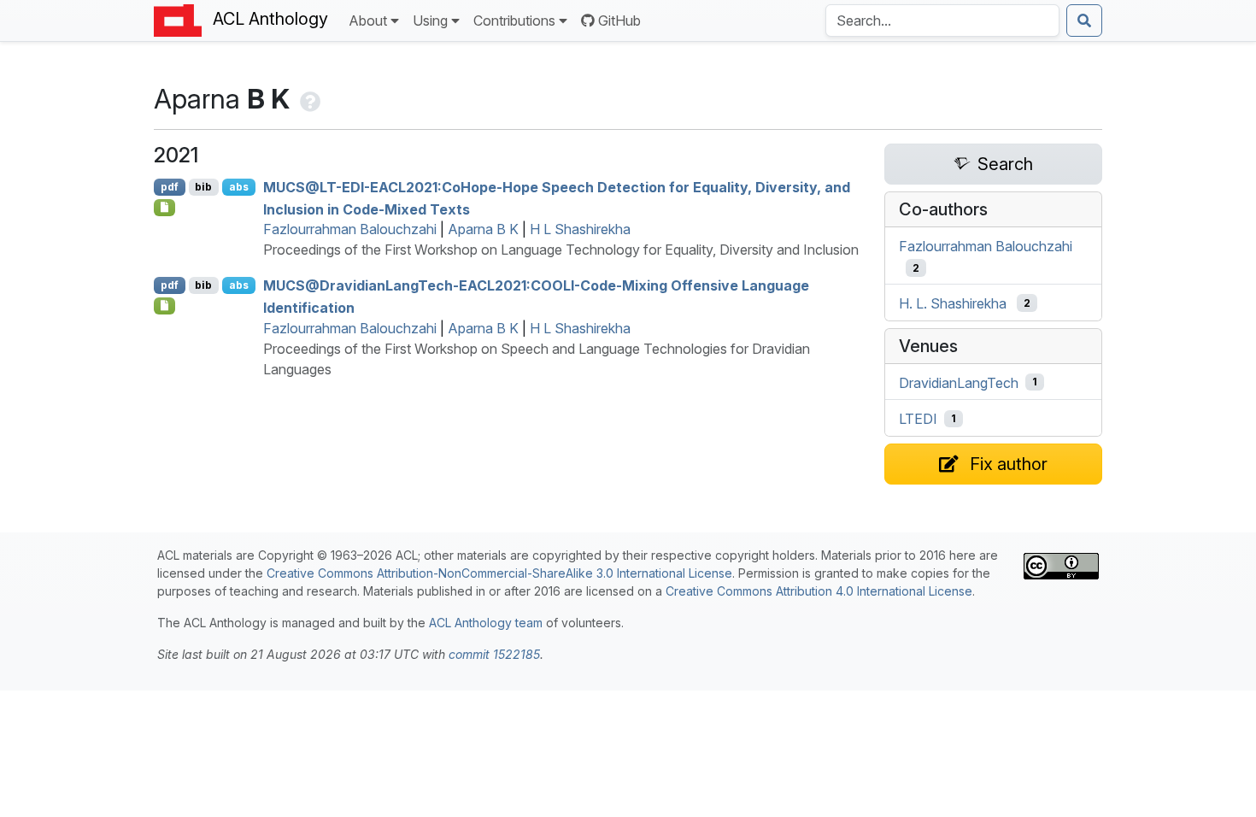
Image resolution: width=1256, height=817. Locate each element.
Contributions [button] (514, 20)
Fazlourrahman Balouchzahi (350, 229)
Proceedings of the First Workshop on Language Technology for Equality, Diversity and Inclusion (561, 249)
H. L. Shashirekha (953, 303)
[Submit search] (1084, 20)
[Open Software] (164, 207)
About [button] (368, 20)
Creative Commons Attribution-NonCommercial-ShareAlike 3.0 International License (499, 573)
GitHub (619, 20)
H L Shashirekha (580, 229)
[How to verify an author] (308, 98)
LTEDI (918, 418)
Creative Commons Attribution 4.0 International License (819, 591)
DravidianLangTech (958, 382)
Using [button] (430, 20)
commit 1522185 (494, 654)
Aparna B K (483, 229)
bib (203, 186)
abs (239, 186)
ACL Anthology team (486, 622)
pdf (170, 186)
